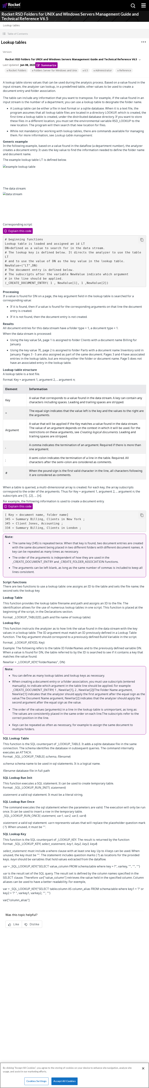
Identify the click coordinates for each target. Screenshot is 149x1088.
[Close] (143, 1068)
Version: (7, 52)
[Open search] (132, 5)
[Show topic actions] (143, 42)
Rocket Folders (17, 70)
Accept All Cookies (64, 1081)
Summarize (48, 65)
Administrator (103, 70)
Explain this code (19, 231)
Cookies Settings (36, 1081)
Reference (125, 70)
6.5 (86, 70)
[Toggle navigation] (143, 5)
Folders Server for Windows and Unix (55, 70)
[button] (74, 33)
